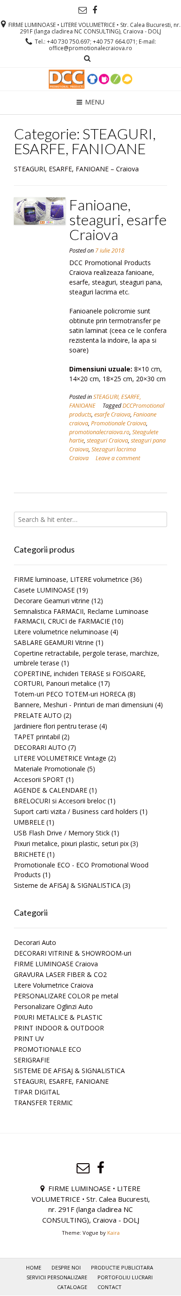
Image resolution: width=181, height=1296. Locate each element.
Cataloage (72, 1286)
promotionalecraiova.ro (99, 432)
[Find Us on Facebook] (94, 10)
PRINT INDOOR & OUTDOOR (59, 1027)
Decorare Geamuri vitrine (52, 600)
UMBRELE (29, 822)
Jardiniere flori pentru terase (55, 726)
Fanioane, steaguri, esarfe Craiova (118, 219)
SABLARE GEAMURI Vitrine (54, 642)
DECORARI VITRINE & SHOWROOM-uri (72, 953)
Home (33, 1267)
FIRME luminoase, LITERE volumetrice (71, 579)
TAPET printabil (37, 736)
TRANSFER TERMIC (43, 1102)
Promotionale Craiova (118, 423)
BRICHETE (29, 854)
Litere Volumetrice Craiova (53, 985)
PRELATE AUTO (38, 715)
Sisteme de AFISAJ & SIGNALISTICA (67, 885)
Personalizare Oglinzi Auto (53, 1006)
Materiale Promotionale (49, 768)
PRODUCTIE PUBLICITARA (122, 1267)
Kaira (113, 1232)
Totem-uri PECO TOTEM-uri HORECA (70, 694)
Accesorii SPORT (39, 779)
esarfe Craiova (112, 414)
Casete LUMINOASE (44, 590)
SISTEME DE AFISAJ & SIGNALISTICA (69, 1070)
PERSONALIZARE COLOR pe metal (66, 995)
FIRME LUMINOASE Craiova (56, 963)
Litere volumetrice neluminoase (61, 631)
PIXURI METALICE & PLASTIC (58, 1017)
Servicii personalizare (56, 1277)
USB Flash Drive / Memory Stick (62, 832)
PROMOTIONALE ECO (47, 1049)
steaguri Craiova (107, 440)
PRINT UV (29, 1038)
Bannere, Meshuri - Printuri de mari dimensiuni (83, 704)
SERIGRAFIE (32, 1059)
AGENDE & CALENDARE (50, 790)
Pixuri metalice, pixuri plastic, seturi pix (71, 843)
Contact (109, 1286)
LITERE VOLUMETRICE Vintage (60, 758)
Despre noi (66, 1267)
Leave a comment (118, 458)
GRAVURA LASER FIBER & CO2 (60, 974)
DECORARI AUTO (40, 747)
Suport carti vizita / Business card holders (76, 811)
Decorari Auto (35, 942)
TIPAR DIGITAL (37, 1092)
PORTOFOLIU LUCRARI (125, 1277)
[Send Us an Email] (82, 10)
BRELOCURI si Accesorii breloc (60, 800)
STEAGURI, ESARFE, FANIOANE (61, 1081)
